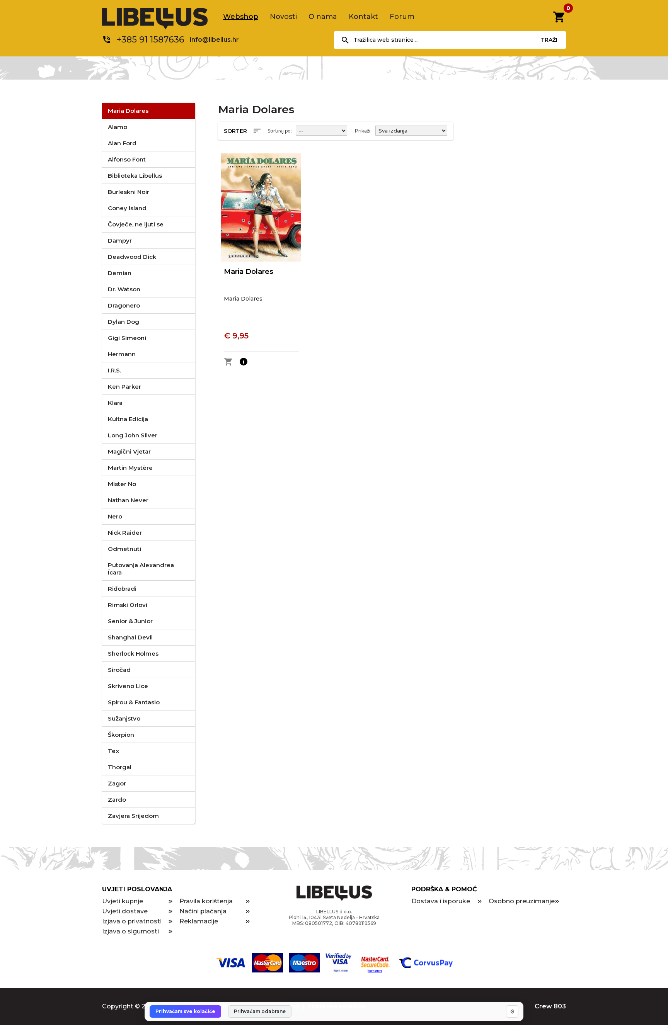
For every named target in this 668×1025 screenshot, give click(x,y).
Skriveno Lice (128, 686)
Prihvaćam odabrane (260, 1011)
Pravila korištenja (206, 901)
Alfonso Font (127, 159)
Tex (113, 751)
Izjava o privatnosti (132, 921)
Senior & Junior (130, 621)
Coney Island (127, 208)
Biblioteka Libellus (135, 175)
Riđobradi (122, 588)
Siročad (119, 669)
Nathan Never (128, 500)
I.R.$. (114, 370)
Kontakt (363, 16)
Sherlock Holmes (133, 653)
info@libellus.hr (214, 39)
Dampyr (120, 240)
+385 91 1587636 (150, 39)
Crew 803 (550, 1006)
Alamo (117, 127)
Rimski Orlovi (127, 605)
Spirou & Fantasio (134, 702)
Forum (402, 16)
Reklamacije (198, 921)
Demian (119, 273)
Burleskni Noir (128, 191)
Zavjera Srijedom (133, 815)
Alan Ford (122, 143)
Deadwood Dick (132, 256)
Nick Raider (125, 532)
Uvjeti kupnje (122, 901)
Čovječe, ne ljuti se (136, 224)
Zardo (117, 799)
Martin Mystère (130, 467)
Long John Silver (132, 435)
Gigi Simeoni (127, 338)
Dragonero (124, 305)
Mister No (122, 484)
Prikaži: (363, 131)
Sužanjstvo (124, 718)
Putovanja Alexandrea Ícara (141, 568)
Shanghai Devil (130, 637)
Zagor (117, 783)
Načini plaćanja (203, 911)
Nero (115, 516)
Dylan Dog (123, 321)
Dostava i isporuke (440, 901)
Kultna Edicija (128, 419)
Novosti (283, 16)
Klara (115, 402)
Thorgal (119, 767)
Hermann (122, 354)
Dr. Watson (124, 289)
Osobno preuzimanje (522, 901)
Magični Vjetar (129, 451)
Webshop (240, 16)
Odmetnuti (124, 548)
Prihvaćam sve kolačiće (185, 1011)
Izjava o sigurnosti (130, 931)
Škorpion (121, 734)
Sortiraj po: (280, 131)
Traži (549, 39)
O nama (322, 16)
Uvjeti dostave (125, 911)
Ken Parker (124, 386)
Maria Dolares (128, 110)
